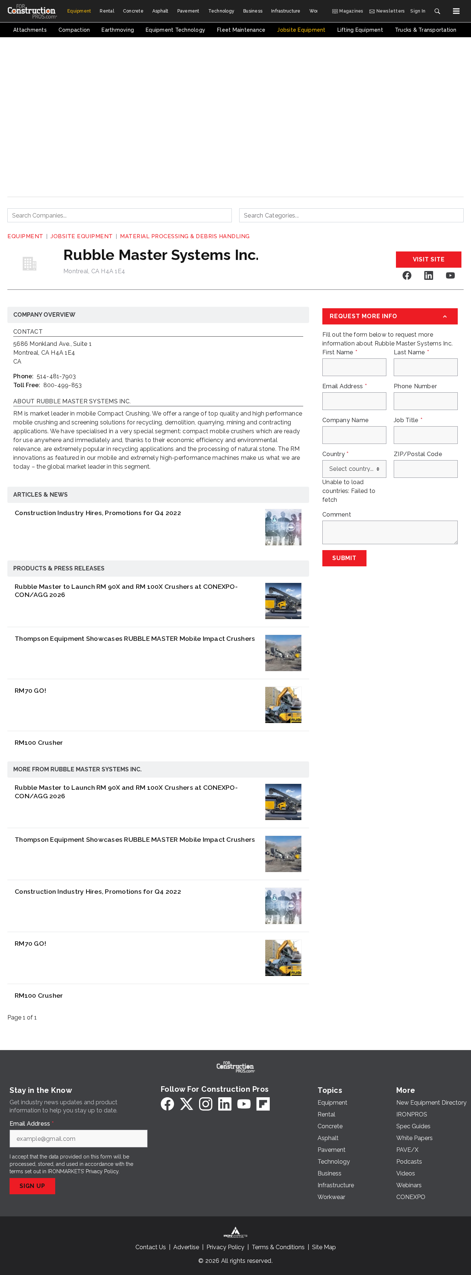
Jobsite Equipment (81, 236)
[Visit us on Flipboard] (263, 1104)
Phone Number (415, 386)
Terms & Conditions (278, 1247)
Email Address (344, 386)
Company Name (345, 420)
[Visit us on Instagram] (205, 1104)
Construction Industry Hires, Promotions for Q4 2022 (98, 513)
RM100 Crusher (39, 742)
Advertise (186, 1247)
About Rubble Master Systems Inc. (72, 402)
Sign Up (32, 1185)
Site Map (324, 1247)
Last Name (411, 352)
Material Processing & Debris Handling (185, 236)
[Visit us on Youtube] (450, 275)
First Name (339, 352)
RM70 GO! (30, 690)
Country (335, 454)
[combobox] (119, 215)
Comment (336, 515)
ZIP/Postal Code (418, 454)
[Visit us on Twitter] (186, 1104)
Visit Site (429, 259)
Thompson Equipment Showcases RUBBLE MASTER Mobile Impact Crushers (135, 638)
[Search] (437, 11)
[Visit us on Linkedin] (428, 275)
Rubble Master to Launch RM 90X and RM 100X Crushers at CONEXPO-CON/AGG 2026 (126, 591)
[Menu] (456, 11)
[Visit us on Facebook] (407, 275)
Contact (28, 332)
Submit (344, 558)
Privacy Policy (102, 1171)
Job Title (408, 420)
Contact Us (150, 1247)
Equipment (25, 236)
